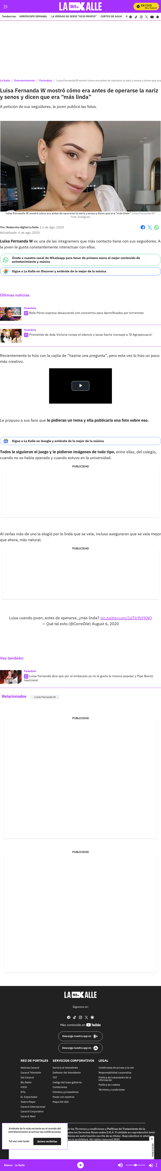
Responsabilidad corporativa (115, 1073)
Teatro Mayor (28, 1102)
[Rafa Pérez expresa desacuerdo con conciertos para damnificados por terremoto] (11, 314)
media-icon (80, 1165)
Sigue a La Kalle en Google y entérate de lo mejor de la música (58, 441)
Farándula (45, 80)
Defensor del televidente (67, 1073)
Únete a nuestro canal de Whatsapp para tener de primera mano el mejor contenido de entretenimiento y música (76, 260)
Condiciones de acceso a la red (116, 1068)
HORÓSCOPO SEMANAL (33, 16)
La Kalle (5, 80)
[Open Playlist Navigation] (156, 1165)
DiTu (23, 1092)
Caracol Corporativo (32, 1111)
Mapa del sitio (61, 1102)
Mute (120, 1165)
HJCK (24, 1087)
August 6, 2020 (105, 623)
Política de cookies (109, 1085)
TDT (55, 1077)
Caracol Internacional (33, 1106)
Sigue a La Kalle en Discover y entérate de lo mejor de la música (59, 271)
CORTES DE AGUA (111, 16)
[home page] (80, 6)
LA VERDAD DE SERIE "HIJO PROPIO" (74, 16)
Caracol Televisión (31, 1073)
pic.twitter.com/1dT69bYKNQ (126, 617)
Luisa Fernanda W (45, 697)
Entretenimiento (24, 80)
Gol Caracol (27, 1077)
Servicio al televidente (65, 1068)
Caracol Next (28, 1116)
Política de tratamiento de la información (115, 1078)
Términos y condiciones (112, 1090)
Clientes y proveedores (66, 1092)
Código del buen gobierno (67, 1082)
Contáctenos (60, 1087)
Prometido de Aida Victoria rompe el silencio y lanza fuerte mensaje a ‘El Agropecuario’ (90, 335)
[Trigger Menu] (5, 6)
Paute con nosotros (63, 1097)
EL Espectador (29, 1097)
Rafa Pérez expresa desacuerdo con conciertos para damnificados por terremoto (86, 313)
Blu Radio (26, 1082)
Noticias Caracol (30, 1068)
